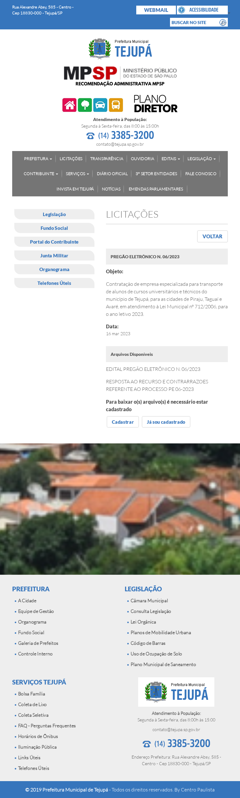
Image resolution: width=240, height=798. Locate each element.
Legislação (54, 214)
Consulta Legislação (150, 611)
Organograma (54, 269)
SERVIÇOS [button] (75, 173)
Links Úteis (28, 757)
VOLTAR (212, 236)
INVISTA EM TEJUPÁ (75, 188)
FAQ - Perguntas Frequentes (46, 726)
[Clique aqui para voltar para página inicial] (120, 49)
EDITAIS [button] (169, 158)
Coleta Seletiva (32, 715)
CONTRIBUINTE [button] (39, 173)
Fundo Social (54, 228)
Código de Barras (147, 643)
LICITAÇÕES (71, 158)
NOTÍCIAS (111, 188)
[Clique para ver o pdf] (120, 104)
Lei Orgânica (142, 622)
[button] (202, 10)
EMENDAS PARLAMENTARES (156, 188)
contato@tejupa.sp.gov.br (120, 144)
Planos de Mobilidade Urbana (160, 632)
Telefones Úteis (54, 283)
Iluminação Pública (36, 747)
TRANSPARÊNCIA (106, 158)
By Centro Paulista (194, 789)
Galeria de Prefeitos (37, 643)
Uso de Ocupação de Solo (155, 654)
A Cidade (26, 601)
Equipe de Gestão (35, 611)
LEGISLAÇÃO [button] (200, 158)
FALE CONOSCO (201, 173)
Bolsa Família (30, 694)
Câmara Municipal (148, 601)
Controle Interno (34, 654)
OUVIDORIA (142, 158)
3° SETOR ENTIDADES (156, 173)
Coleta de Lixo (31, 704)
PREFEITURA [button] (36, 158)
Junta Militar (54, 255)
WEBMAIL (156, 10)
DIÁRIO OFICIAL (112, 173)
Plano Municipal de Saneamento (162, 664)
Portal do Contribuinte (54, 242)
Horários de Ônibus (37, 736)
